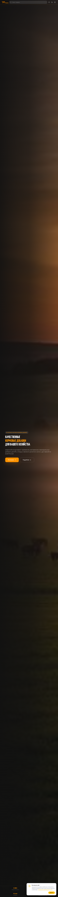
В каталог (11, 460)
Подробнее (26, 460)
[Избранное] (49, 2)
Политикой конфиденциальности (45, 889)
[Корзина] (52, 2)
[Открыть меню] (54, 2)
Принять (51, 892)
